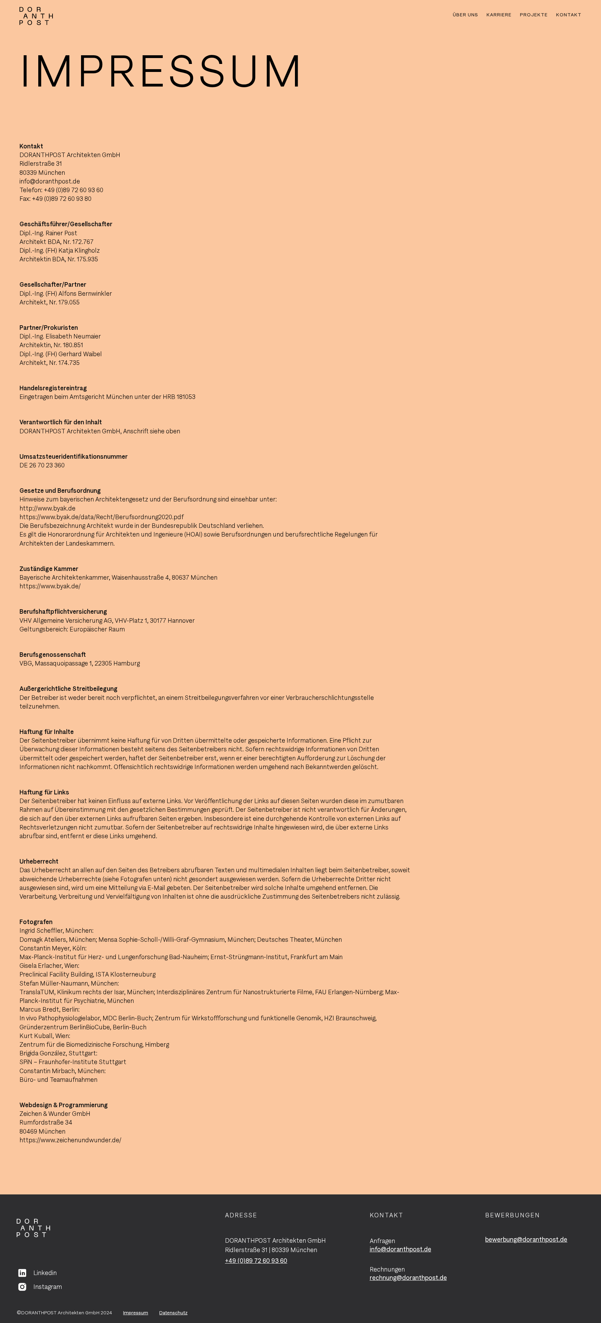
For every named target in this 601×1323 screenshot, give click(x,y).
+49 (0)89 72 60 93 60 (256, 1260)
